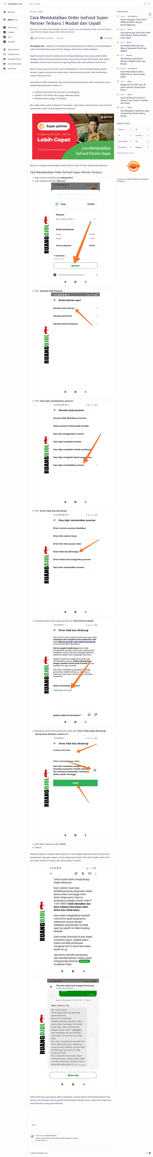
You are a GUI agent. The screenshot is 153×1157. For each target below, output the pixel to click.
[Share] (108, 38)
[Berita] (130, 81)
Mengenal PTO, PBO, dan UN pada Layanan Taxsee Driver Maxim (133, 87)
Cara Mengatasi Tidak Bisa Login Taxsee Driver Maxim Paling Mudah (134, 113)
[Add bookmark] (101, 38)
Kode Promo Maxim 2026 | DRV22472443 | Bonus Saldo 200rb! (132, 74)
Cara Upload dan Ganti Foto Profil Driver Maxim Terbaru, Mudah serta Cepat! (135, 35)
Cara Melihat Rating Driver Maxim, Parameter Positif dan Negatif (133, 48)
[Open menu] (4, 4)
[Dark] (145, 4)
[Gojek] (33, 1125)
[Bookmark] (149, 4)
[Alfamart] (129, 55)
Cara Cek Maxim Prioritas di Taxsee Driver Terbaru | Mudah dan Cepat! (134, 100)
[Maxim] (129, 29)
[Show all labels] (125, 153)
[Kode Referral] (132, 16)
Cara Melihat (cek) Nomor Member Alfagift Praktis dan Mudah (133, 61)
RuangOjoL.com (15, 4)
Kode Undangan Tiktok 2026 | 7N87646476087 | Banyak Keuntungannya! (133, 22)
